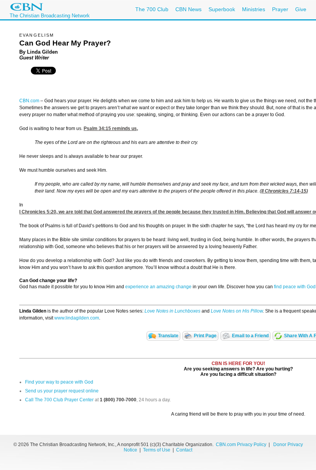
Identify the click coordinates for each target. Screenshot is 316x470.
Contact (184, 450)
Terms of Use (157, 450)
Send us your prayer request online (62, 391)
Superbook (221, 9)
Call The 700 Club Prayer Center (59, 399)
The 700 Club (151, 9)
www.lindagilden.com (76, 318)
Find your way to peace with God (59, 382)
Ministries (253, 9)
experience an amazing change (158, 286)
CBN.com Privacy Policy (241, 444)
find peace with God (295, 286)
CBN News (188, 9)
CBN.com (29, 100)
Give (300, 9)
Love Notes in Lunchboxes (172, 311)
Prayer (280, 9)
